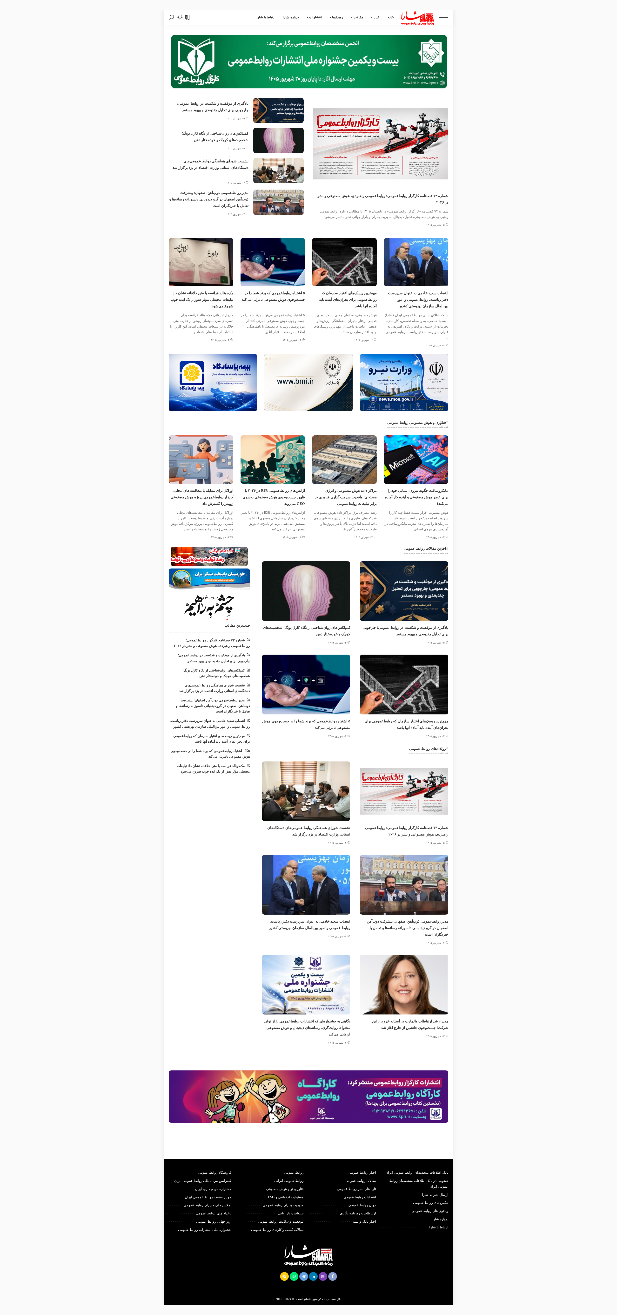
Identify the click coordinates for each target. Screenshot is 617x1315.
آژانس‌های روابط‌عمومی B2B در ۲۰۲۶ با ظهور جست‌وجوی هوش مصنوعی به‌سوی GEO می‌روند (274, 497)
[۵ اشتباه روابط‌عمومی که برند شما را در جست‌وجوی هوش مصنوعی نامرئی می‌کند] (273, 262)
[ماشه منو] (441, 17)
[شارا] (417, 17)
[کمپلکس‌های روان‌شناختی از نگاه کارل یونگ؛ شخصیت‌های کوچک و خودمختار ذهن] (278, 140)
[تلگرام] (303, 1276)
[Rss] (284, 1276)
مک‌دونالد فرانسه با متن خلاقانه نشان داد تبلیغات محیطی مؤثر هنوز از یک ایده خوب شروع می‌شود (202, 299)
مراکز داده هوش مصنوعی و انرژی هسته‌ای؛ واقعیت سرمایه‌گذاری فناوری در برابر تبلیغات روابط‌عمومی (346, 497)
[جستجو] (171, 17)
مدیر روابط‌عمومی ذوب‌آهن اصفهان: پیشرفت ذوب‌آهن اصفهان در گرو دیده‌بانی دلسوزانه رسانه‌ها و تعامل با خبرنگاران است (208, 199)
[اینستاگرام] (323, 1276)
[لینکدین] (313, 1276)
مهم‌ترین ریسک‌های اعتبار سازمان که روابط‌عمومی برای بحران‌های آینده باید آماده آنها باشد (348, 299)
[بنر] (404, 382)
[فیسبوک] (332, 1276)
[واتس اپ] (294, 1276)
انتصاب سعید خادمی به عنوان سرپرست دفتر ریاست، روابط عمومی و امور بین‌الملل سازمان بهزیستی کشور (418, 299)
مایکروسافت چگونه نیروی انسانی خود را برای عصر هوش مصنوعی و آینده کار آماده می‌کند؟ (416, 497)
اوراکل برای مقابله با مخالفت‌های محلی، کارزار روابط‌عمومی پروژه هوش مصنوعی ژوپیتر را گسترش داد (202, 497)
